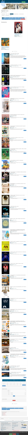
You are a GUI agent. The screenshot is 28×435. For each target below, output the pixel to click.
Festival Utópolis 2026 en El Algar (14, 53)
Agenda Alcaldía (3, 15)
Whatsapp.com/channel (4, 415)
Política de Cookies (14, 432)
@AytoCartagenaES (3, 413)
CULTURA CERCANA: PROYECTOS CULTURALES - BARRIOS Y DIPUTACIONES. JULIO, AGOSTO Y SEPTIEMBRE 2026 (18, 354)
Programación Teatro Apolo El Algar (11, 408)
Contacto (10, 15)
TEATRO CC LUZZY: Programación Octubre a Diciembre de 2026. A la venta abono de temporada (18, 75)
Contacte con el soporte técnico (4, 429)
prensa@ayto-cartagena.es (4, 412)
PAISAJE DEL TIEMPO (13, 347)
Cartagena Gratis (21, 408)
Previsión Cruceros (4, 409)
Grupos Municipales (7, 15)
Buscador (2, 430)
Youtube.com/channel (4, 414)
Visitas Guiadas (16, 408)
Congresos (8, 409)
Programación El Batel (4, 408)
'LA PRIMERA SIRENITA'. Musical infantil (15, 372)
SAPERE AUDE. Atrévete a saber (14, 206)
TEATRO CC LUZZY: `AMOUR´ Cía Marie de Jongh (16, 263)
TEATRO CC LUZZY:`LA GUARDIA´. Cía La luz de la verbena (18, 241)
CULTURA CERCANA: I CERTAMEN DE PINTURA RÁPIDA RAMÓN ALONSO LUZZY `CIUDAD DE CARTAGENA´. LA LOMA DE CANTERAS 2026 (17, 230)
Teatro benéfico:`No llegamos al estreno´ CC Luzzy (16, 137)
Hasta (8, 394)
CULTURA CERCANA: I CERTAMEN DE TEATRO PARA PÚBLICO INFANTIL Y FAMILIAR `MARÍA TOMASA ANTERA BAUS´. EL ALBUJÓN (17, 322)
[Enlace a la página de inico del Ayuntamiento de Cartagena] (3, 0)
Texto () (8, 391)
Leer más (25, 68)
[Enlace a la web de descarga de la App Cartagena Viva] (24, 424)
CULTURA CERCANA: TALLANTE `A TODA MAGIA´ (16, 160)
